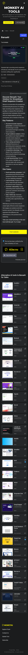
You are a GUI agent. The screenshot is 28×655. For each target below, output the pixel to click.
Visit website (14, 232)
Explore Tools (6, 629)
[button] (24, 3)
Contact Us (5, 633)
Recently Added (8, 22)
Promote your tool (20, 259)
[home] (3, 3)
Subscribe (5, 640)
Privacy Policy (12, 650)
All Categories (20, 22)
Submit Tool (5, 636)
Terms (17, 650)
